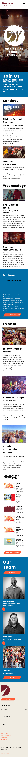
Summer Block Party (19, 539)
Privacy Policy (5, 753)
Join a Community (6, 735)
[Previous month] (6, 476)
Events (3, 732)
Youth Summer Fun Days (20, 485)
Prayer (3, 728)
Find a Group (4, 733)
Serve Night (19, 506)
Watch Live (4, 730)
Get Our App (4, 739)
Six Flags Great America (19, 496)
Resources (4, 737)
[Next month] (10, 476)
